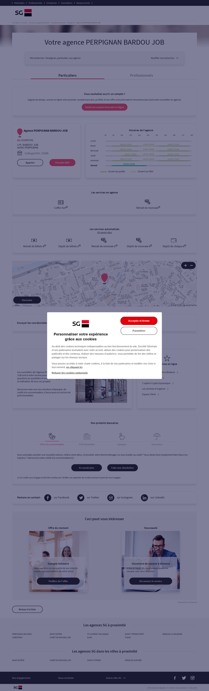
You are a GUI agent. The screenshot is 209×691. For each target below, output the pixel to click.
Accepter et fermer (139, 320)
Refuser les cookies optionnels (70, 372)
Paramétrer (138, 330)
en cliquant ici (74, 367)
